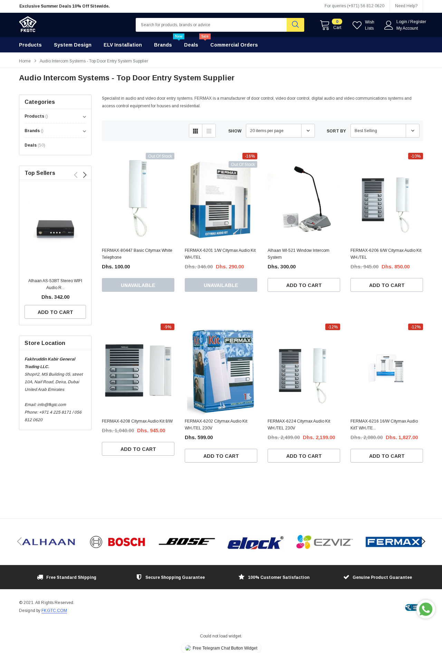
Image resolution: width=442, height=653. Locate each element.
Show (234, 131)
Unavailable (138, 285)
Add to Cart (55, 312)
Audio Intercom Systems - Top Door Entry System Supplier (94, 61)
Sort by (336, 131)
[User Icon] (389, 25)
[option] (83, 6)
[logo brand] (48, 542)
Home (25, 61)
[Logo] (28, 22)
